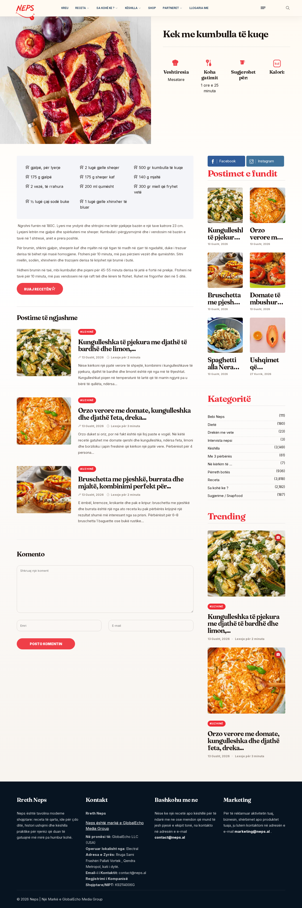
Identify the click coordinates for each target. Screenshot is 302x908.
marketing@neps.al (252, 831)
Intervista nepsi (220, 440)
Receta (80, 8)
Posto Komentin (46, 644)
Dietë (212, 424)
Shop (152, 8)
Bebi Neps (216, 416)
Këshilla (131, 8)
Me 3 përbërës (220, 456)
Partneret (171, 8)
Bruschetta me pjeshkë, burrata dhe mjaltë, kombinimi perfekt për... (131, 482)
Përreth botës (219, 472)
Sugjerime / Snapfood (225, 495)
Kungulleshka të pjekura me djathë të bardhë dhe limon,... (132, 345)
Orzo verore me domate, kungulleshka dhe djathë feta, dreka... (134, 413)
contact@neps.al (170, 837)
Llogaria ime (199, 8)
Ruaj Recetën (37, 289)
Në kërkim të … (220, 464)
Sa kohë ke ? (105, 8)
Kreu (64, 8)
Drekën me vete (221, 432)
